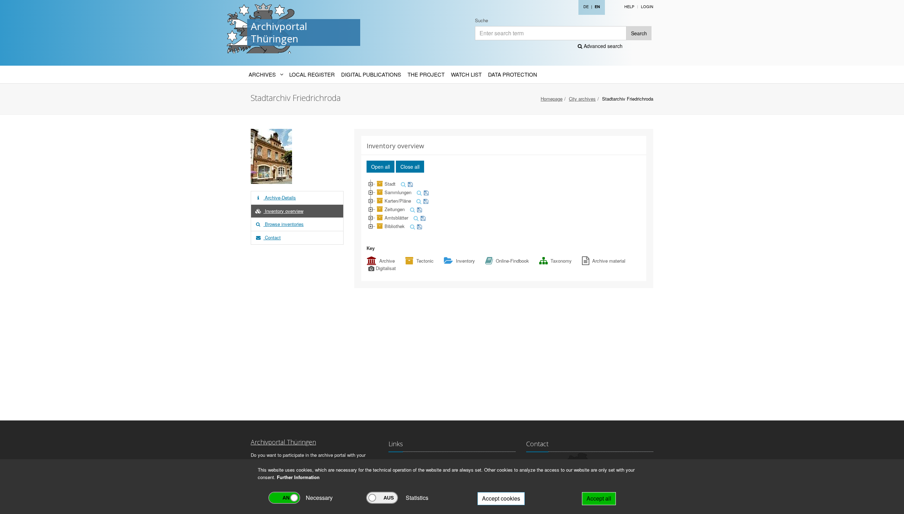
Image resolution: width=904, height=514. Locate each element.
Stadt (390, 183)
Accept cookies (501, 498)
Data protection (512, 74)
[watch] (409, 183)
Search (639, 33)
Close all (410, 166)
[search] (402, 183)
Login (647, 6)
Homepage (552, 98)
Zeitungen (395, 209)
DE (586, 6)
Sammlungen (398, 192)
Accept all (599, 498)
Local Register (312, 74)
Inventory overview (283, 211)
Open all (380, 166)
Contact (272, 237)
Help (629, 6)
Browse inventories (283, 224)
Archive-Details (279, 197)
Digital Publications (371, 74)
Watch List (466, 74)
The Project (426, 74)
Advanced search (602, 45)
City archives (582, 98)
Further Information (298, 477)
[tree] (504, 205)
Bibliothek (395, 226)
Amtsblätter (396, 217)
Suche (481, 20)
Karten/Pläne (398, 200)
